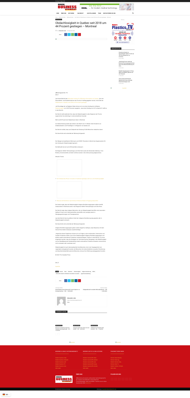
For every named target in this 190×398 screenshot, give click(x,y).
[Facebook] (125, 1)
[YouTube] (127, 1)
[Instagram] (130, 1)
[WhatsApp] (72, 34)
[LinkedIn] (123, 1)
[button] (133, 13)
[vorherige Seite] (56, 334)
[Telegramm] (134, 1)
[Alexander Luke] (56, 30)
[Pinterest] (79, 34)
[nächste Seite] (59, 334)
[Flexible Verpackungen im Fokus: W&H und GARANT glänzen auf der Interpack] (114, 72)
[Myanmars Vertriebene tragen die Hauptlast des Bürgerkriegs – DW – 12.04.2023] (63, 320)
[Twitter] (132, 1)
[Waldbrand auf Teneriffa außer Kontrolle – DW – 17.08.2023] (99, 320)
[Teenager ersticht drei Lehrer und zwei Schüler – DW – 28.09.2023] (81, 320)
